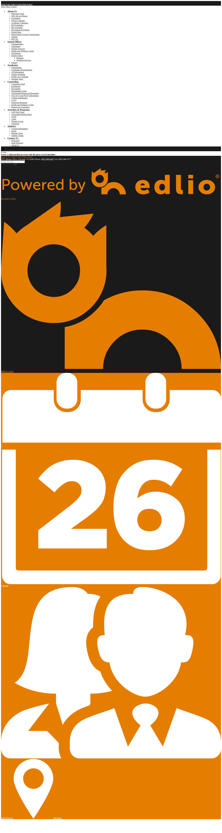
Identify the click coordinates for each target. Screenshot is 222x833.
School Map (16, 32)
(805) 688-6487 (47, 159)
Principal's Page (17, 14)
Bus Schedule (16, 28)
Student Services (18, 49)
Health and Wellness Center (22, 51)
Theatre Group (17, 121)
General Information (19, 129)
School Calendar (18, 21)
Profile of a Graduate (19, 77)
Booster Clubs (17, 133)
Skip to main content (9, 2)
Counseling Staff (18, 84)
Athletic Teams (17, 136)
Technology (16, 53)
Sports (13, 131)
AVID (13, 117)
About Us (15, 145)
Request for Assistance (20, 107)
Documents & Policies (20, 30)
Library (14, 63)
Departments (16, 68)
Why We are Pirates (19, 16)
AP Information (17, 72)
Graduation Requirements (21, 70)
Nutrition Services (23, 60)
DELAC (14, 39)
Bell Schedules (17, 25)
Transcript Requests (19, 102)
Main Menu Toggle (9, 7)
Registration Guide (19, 91)
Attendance (16, 46)
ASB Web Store (17, 112)
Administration (17, 44)
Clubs (13, 119)
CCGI (13, 100)
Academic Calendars (19, 23)
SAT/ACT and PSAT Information (25, 96)
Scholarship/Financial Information (25, 93)
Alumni (14, 37)
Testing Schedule (18, 74)
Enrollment (15, 18)
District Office (17, 56)
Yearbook (15, 124)
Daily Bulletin (9, 150)
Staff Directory (17, 143)
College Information (19, 98)
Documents (16, 89)
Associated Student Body (21, 114)
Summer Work (17, 79)
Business (20, 58)
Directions (15, 141)
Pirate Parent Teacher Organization (25, 34)
